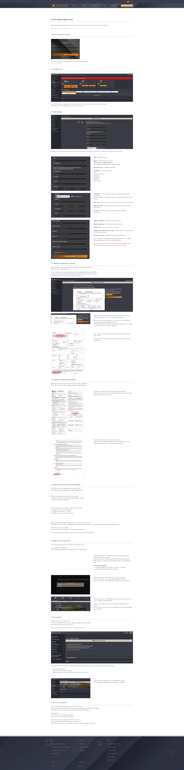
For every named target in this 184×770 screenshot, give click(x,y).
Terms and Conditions (114, 744)
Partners (82, 744)
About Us (82, 750)
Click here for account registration (61, 28)
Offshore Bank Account (59, 750)
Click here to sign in (57, 63)
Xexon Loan (55, 753)
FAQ (53, 766)
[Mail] (79, 766)
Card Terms (111, 757)
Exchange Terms (113, 753)
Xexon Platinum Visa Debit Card (61, 747)
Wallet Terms (112, 750)
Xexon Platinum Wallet (58, 744)
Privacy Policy (112, 747)
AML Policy (111, 760)
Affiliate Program (85, 747)
